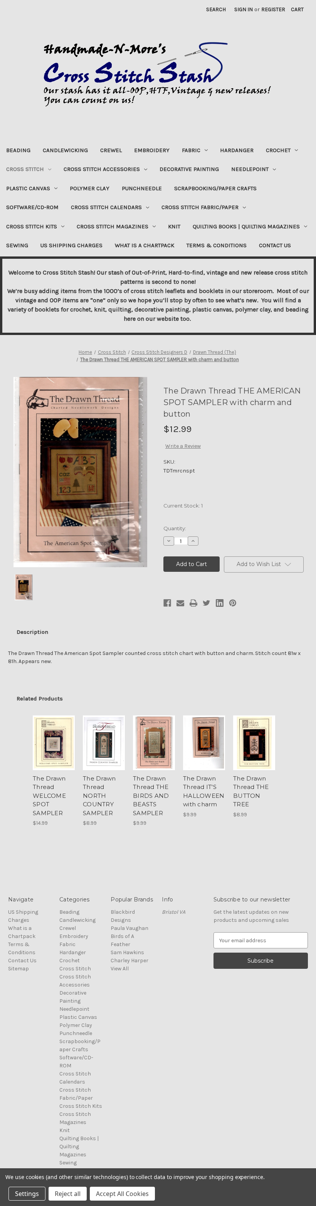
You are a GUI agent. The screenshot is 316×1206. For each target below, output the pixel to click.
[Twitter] (206, 603)
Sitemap (18, 968)
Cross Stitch (25, 169)
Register (273, 9)
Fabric (191, 150)
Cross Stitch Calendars (106, 207)
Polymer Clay (89, 188)
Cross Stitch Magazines (112, 226)
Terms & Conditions (217, 245)
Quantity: (174, 528)
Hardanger (237, 150)
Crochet (278, 150)
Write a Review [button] (183, 446)
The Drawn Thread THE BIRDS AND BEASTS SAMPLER (151, 796)
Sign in (243, 9)
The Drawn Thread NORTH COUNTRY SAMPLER (99, 796)
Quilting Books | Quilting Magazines (246, 226)
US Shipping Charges (71, 245)
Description (32, 631)
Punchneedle (142, 188)
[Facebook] (167, 603)
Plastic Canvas (28, 188)
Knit (174, 226)
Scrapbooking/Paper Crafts (215, 188)
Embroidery (152, 150)
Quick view (53, 733)
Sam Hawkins (127, 952)
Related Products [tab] (40, 698)
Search (216, 9)
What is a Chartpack (144, 245)
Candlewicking (65, 150)
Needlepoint (250, 169)
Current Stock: (183, 505)
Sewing (17, 245)
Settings (27, 1193)
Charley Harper (129, 960)
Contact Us (275, 245)
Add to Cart (53, 752)
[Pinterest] (233, 603)
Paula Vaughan (129, 928)
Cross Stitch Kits (31, 226)
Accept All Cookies (122, 1193)
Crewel (111, 150)
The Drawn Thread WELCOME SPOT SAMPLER (49, 796)
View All (120, 968)
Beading (18, 150)
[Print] (193, 603)
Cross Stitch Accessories (102, 169)
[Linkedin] (220, 603)
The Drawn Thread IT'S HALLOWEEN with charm (203, 791)
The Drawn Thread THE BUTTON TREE (251, 791)
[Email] (180, 603)
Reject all (68, 1193)
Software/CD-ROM (32, 207)
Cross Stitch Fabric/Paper (200, 207)
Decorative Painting (189, 169)
